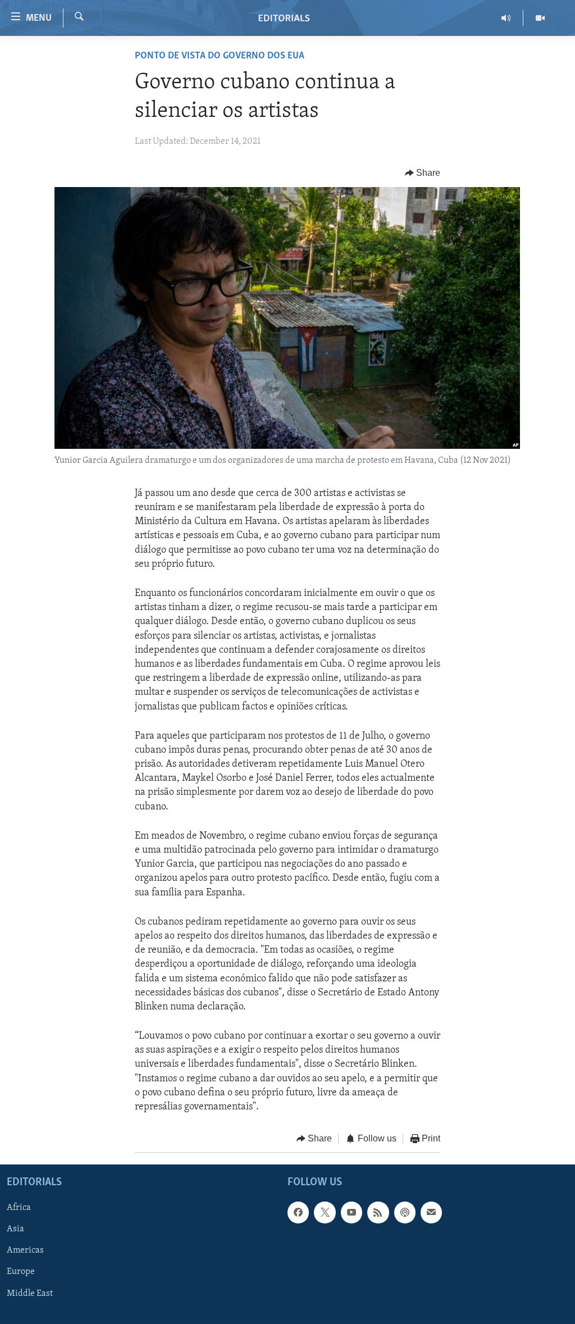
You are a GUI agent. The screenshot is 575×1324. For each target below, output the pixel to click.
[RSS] (378, 1212)
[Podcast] (405, 1212)
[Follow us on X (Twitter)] (324, 1212)
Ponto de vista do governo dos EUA (219, 56)
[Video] (540, 18)
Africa (19, 1207)
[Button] (423, 173)
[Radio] (506, 18)
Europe (21, 1271)
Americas (25, 1250)
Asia (15, 1229)
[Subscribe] (431, 1212)
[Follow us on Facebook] (298, 1212)
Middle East (30, 1293)
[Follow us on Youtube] (351, 1212)
